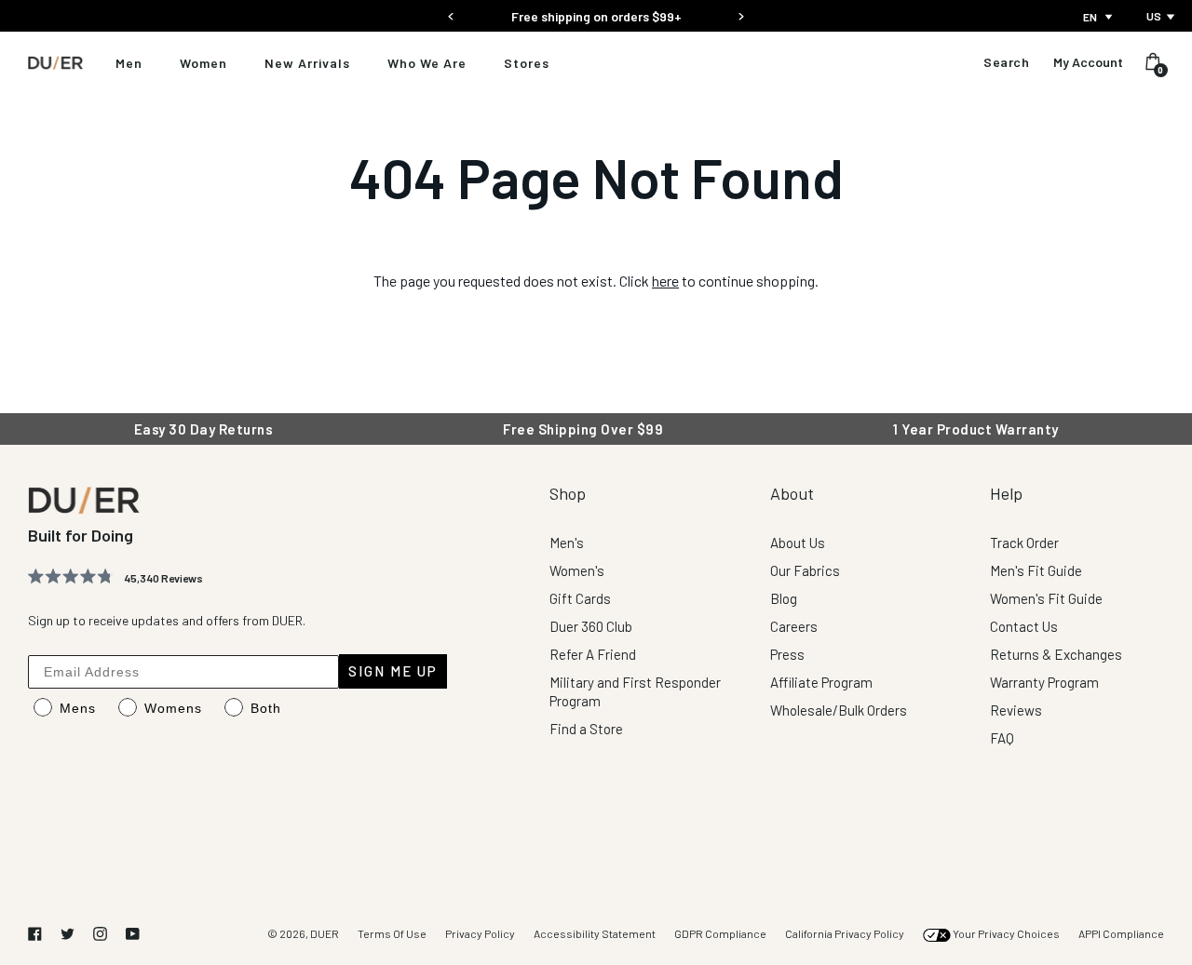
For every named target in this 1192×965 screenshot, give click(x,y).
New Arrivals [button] (307, 63)
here (665, 280)
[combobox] (1099, 16)
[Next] (741, 11)
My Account (1088, 62)
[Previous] (451, 11)
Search (1006, 62)
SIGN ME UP (393, 671)
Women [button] (203, 63)
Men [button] (128, 63)
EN (1090, 16)
